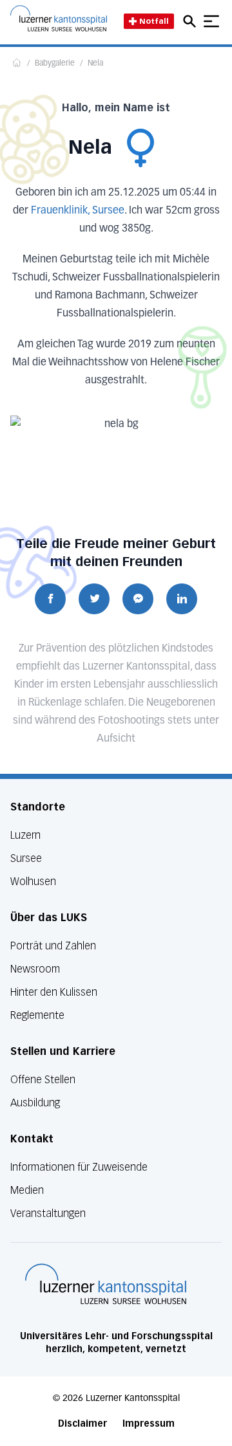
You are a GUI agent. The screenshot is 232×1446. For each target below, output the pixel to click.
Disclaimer (82, 1423)
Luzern (25, 835)
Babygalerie (55, 64)
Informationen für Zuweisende (79, 1167)
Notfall (154, 21)
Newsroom (35, 969)
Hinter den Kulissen (53, 992)
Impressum (148, 1423)
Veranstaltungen (48, 1213)
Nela (95, 64)
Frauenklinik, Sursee (77, 211)
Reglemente (37, 1015)
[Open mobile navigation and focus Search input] (191, 21)
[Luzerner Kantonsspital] (105, 1283)
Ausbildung (35, 1103)
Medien (27, 1190)
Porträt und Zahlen (53, 946)
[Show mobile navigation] (211, 21)
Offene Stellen (42, 1080)
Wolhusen (33, 881)
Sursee (26, 858)
